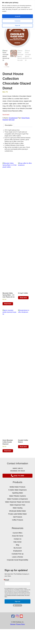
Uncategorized (13, 118)
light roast (11, 119)
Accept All (17, 16)
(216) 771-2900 (19, 476)
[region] (17, 14)
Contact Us (17, 539)
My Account (17, 548)
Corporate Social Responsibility (17, 560)
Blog (17, 545)
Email (7, 580)
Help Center (17, 542)
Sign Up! (17, 601)
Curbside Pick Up (17, 554)
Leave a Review (17, 557)
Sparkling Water (17, 493)
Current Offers (17, 533)
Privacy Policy (20, 624)
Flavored (5, 119)
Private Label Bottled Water (17, 514)
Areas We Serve (17, 536)
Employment (17, 551)
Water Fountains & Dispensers (17, 499)
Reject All (17, 25)
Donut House (25, 118)
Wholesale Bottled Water (17, 511)
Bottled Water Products (17, 487)
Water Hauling (17, 508)
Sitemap (12, 624)
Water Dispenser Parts (17, 505)
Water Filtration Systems (17, 496)
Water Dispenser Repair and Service (17, 502)
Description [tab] (8, 125)
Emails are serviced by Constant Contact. (15, 595)
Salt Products (17, 517)
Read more (7, 303)
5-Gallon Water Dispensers (17, 490)
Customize (17, 21)
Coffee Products (17, 520)
